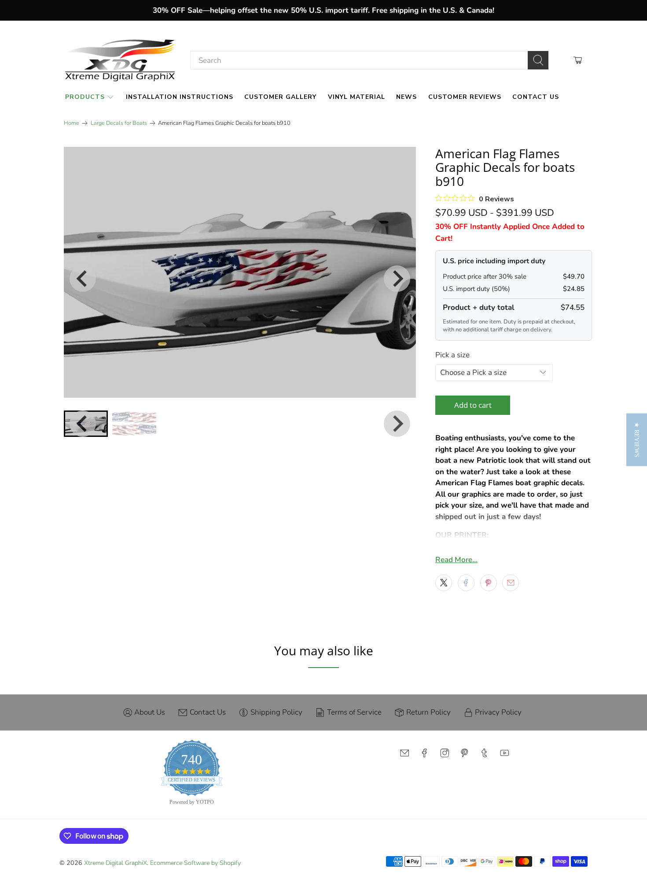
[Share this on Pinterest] (488, 582)
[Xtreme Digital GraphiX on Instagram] (444, 755)
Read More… (456, 560)
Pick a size (452, 355)
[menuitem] (134, 423)
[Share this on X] (443, 582)
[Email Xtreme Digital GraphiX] (404, 755)
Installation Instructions (179, 97)
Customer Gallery (280, 97)
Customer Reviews (464, 97)
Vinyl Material (356, 97)
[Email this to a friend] (510, 582)
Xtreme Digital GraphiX (115, 863)
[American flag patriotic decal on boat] (240, 272)
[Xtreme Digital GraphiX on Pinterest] (464, 755)
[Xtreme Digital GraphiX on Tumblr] (484, 755)
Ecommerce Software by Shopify (195, 863)
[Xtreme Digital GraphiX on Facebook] (424, 755)
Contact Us (535, 97)
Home (71, 123)
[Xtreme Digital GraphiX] (120, 60)
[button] (636, 439)
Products (85, 97)
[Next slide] (397, 278)
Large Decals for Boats (119, 123)
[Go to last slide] (83, 278)
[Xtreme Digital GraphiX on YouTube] (504, 755)
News (406, 97)
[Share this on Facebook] (466, 582)
